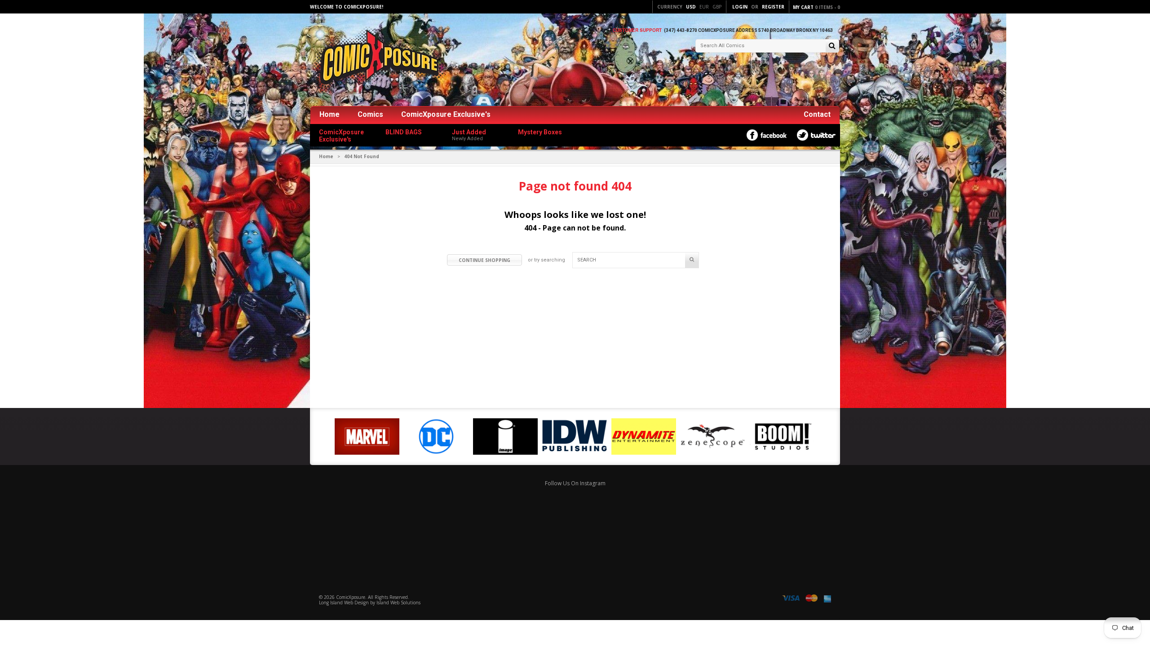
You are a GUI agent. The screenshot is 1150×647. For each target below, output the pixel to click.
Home (329, 114)
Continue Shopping (484, 260)
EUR (704, 7)
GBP (716, 7)
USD (691, 7)
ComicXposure (350, 597)
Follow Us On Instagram (575, 483)
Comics (370, 114)
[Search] (832, 46)
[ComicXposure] (377, 60)
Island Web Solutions (398, 602)
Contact (817, 114)
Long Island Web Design (344, 602)
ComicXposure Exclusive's (446, 114)
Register (773, 7)
